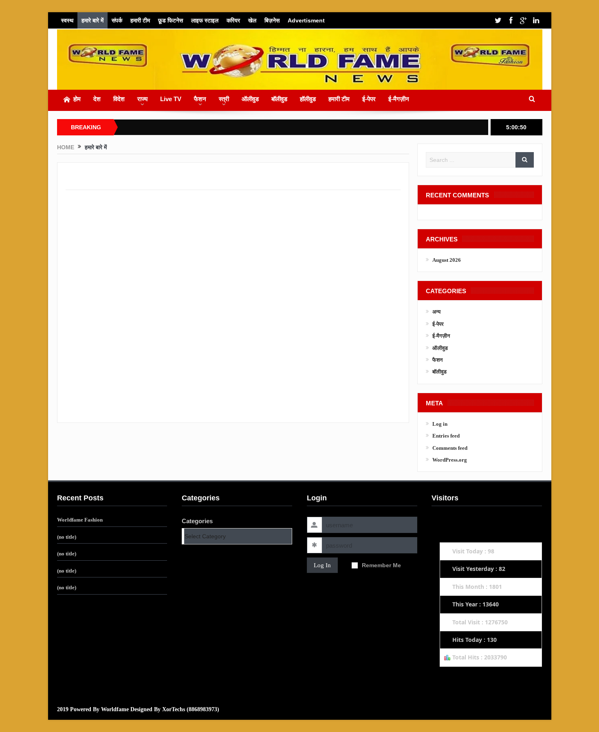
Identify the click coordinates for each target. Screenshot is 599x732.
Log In (322, 565)
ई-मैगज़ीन (398, 98)
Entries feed (446, 436)
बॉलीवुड (279, 98)
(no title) (66, 537)
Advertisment (306, 20)
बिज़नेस (272, 20)
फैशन (200, 98)
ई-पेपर (369, 98)
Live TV (170, 98)
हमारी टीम (140, 20)
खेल (252, 20)
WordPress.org (449, 460)
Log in (439, 424)
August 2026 (446, 260)
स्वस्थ (67, 20)
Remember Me (381, 565)
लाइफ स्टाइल (204, 20)
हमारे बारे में (92, 20)
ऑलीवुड (250, 98)
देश (97, 98)
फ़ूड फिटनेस (170, 20)
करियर (233, 20)
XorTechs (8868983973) (190, 709)
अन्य (436, 312)
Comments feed (449, 448)
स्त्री (224, 98)
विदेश (119, 98)
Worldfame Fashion (80, 520)
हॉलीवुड (308, 98)
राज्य (142, 98)
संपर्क (117, 20)
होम (77, 98)
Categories (197, 520)
